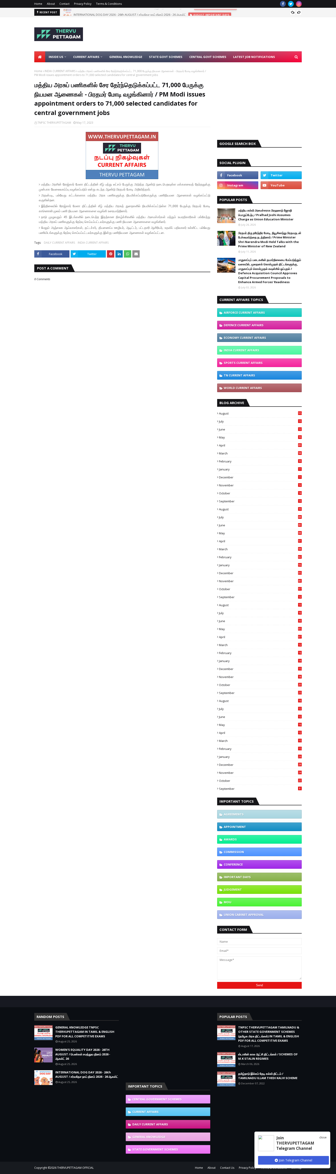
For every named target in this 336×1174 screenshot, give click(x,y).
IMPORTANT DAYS (237, 877)
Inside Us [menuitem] (56, 57)
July (260, 421)
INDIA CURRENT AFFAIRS (60, 71)
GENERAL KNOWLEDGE (148, 1137)
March (260, 453)
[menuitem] (39, 56)
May (260, 437)
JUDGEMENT (233, 889)
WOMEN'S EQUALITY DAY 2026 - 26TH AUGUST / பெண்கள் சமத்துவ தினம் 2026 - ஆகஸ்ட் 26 (82, 1054)
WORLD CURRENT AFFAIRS (243, 388)
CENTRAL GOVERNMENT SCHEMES (157, 1099)
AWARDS (230, 839)
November (260, 485)
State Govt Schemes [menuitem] (165, 57)
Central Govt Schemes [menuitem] (207, 57)
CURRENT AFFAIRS (145, 1112)
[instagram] (299, 4)
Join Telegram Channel (295, 1160)
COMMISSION (234, 852)
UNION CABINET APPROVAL (244, 915)
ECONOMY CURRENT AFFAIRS (245, 338)
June (260, 429)
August (260, 413)
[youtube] (281, 185)
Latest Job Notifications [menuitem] (254, 57)
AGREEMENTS (234, 814)
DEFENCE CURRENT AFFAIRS (244, 325)
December (260, 477)
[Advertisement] (218, 34)
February (260, 461)
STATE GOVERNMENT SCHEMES (155, 1149)
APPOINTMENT (235, 827)
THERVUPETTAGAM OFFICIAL (75, 1168)
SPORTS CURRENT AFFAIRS (243, 363)
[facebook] (283, 4)
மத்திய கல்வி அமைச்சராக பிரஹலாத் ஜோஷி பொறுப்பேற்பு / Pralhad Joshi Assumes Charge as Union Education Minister (265, 214)
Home (38, 4)
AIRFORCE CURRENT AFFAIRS (244, 312)
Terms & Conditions (109, 4)
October (260, 493)
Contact (64, 4)
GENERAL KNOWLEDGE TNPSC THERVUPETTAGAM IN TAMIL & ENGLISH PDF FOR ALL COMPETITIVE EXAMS (84, 1031)
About (51, 4)
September (260, 501)
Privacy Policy (82, 4)
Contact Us (227, 1168)
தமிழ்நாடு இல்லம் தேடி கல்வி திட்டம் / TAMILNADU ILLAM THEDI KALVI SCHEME (267, 1076)
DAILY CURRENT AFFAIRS (59, 243)
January (260, 469)
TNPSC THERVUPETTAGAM (54, 123)
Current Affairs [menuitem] (86, 57)
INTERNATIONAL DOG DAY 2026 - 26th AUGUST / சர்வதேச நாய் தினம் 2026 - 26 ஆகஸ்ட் (130, 12)
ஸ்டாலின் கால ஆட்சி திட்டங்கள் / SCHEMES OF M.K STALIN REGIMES (268, 1056)
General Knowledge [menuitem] (125, 57)
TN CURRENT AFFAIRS (239, 375)
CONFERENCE (233, 864)
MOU (227, 902)
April (260, 445)
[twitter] (291, 4)
